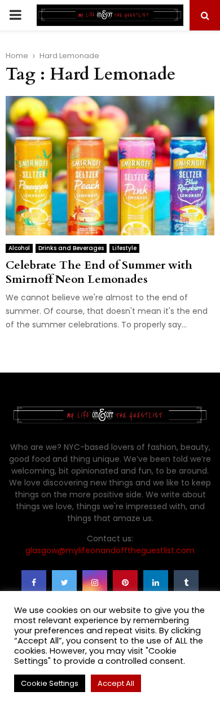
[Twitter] (64, 582)
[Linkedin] (155, 582)
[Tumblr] (186, 582)
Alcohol (19, 248)
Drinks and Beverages (71, 248)
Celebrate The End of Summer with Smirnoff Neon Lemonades (99, 272)
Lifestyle (124, 248)
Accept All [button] (116, 683)
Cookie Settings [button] (49, 683)
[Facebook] (33, 582)
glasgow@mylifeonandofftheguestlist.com (110, 550)
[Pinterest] (125, 582)
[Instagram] (94, 582)
